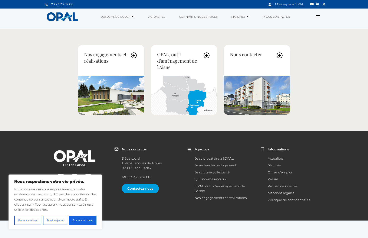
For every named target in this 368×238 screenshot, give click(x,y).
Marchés (238, 16)
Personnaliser (28, 220)
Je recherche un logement (215, 165)
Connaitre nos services (198, 16)
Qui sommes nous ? (116, 16)
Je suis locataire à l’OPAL (214, 158)
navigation (318, 17)
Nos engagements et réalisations (105, 57)
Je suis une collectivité (212, 172)
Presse (273, 179)
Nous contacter (276, 16)
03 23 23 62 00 (62, 4)
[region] (55, 202)
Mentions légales (281, 193)
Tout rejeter (55, 220)
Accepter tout (82, 220)
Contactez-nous (140, 188)
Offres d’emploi (280, 172)
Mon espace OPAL (289, 4)
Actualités (156, 16)
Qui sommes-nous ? (210, 179)
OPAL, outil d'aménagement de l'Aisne (177, 60)
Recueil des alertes (282, 186)
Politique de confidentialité (289, 200)
